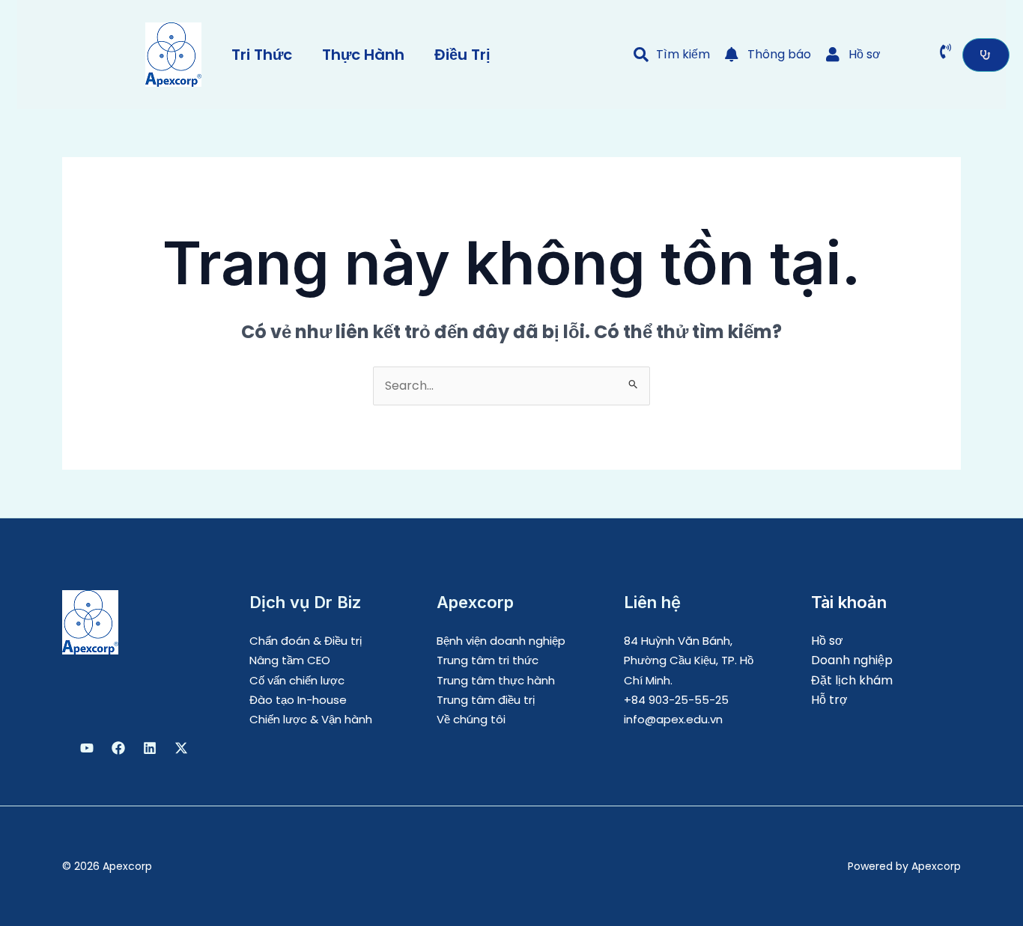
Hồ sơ (827, 640)
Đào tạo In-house (298, 700)
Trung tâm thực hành (496, 680)
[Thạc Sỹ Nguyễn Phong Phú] (118, 748)
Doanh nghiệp (852, 660)
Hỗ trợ (829, 699)
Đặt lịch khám (852, 680)
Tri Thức (261, 54)
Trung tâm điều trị (486, 700)
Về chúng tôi (471, 719)
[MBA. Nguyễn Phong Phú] (150, 748)
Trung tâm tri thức (487, 660)
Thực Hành (363, 54)
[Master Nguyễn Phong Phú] (181, 748)
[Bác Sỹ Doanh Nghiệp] (87, 748)
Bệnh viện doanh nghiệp (501, 640)
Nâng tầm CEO (289, 660)
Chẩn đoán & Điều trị (305, 640)
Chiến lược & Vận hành (310, 719)
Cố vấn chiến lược (296, 680)
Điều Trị (462, 54)
